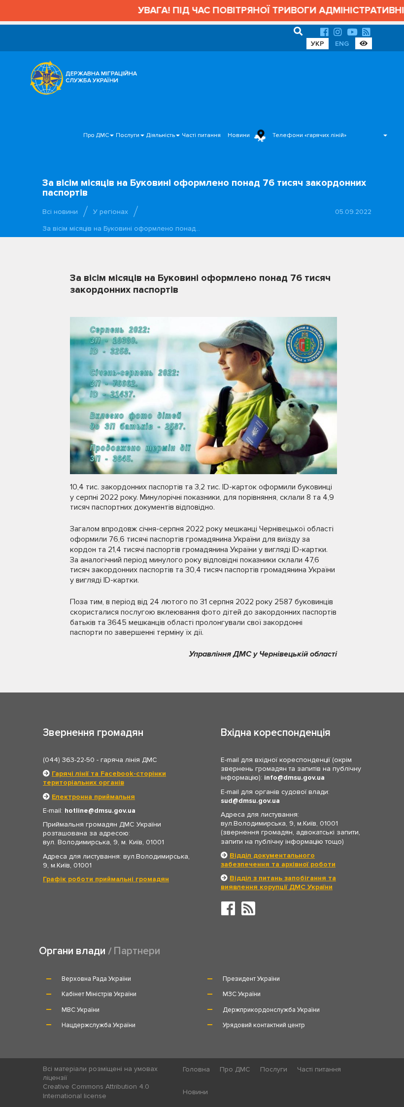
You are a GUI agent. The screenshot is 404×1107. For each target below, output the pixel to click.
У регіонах (110, 212)
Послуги (127, 135)
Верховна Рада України (96, 979)
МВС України (81, 1010)
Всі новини (60, 212)
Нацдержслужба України (98, 1025)
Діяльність (160, 135)
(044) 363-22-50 (69, 760)
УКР (317, 43)
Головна (196, 1069)
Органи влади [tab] (72, 951)
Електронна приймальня (93, 797)
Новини (239, 135)
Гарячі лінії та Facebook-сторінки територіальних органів (104, 778)
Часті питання (201, 135)
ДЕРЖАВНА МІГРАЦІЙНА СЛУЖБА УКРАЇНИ (101, 77)
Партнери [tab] (137, 951)
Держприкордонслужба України (271, 1010)
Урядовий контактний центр (264, 1025)
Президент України (251, 979)
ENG (342, 43)
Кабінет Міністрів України (99, 994)
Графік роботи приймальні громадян (106, 879)
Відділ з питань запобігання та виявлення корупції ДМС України (278, 882)
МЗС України (242, 994)
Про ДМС (96, 135)
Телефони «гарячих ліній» (309, 135)
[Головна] (44, 80)
